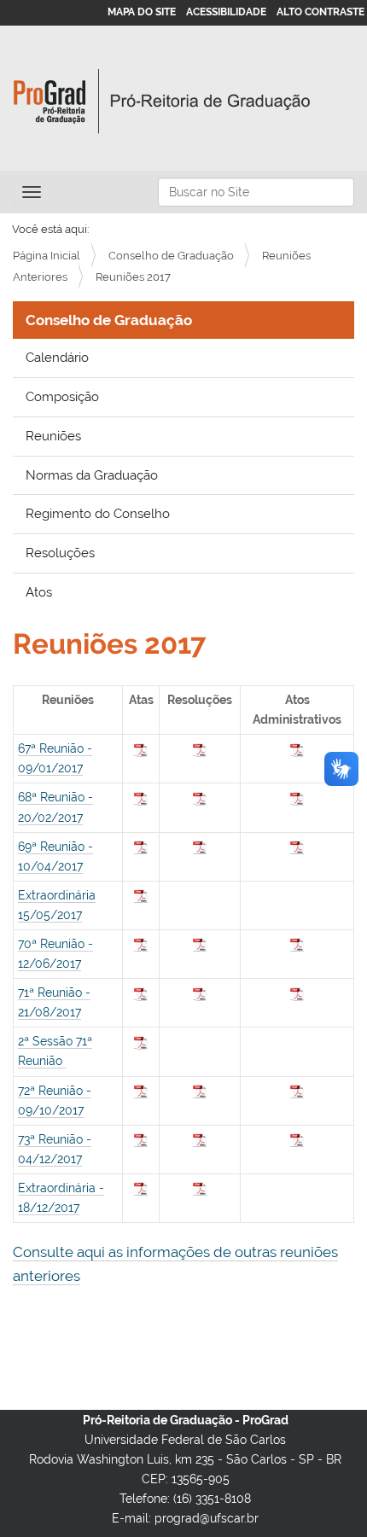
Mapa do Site (142, 12)
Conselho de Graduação (171, 255)
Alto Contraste (320, 12)
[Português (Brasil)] (162, 101)
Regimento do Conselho (98, 513)
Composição (62, 397)
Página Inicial (46, 255)
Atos (39, 592)
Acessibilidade (226, 12)
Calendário (57, 357)
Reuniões (53, 436)
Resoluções (60, 553)
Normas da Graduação (92, 475)
